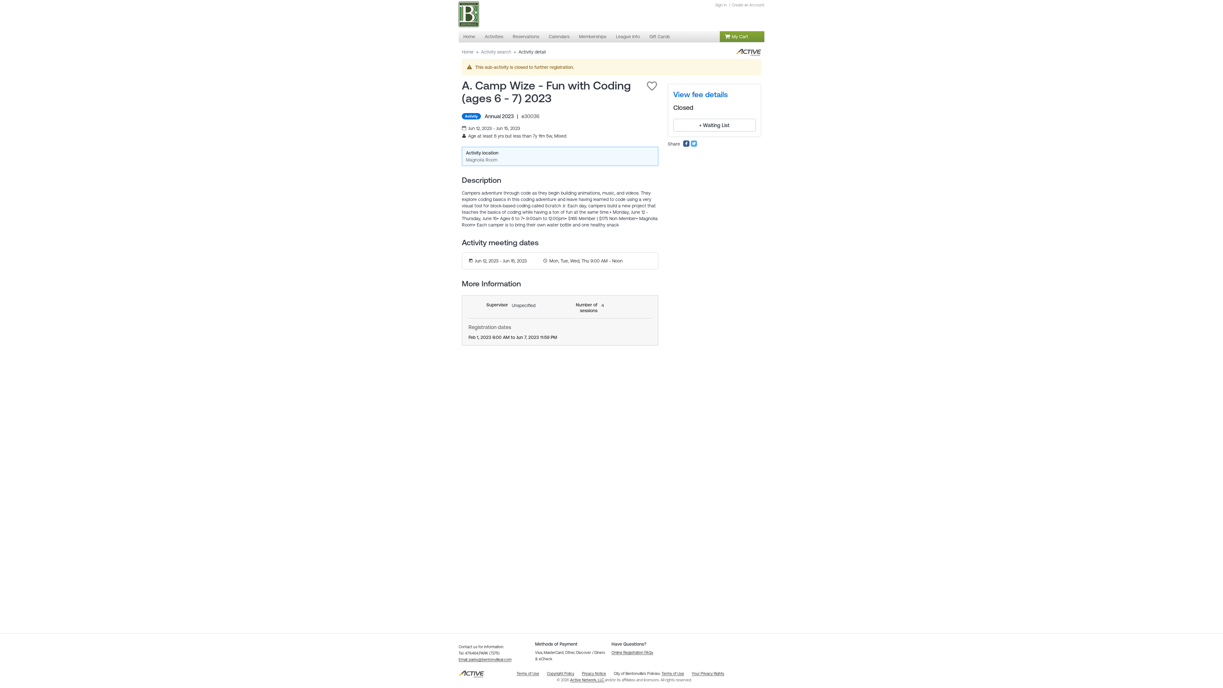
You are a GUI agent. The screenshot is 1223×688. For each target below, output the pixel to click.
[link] (700, 94)
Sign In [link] (721, 5)
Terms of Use (673, 673)
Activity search (496, 51)
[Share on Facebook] (686, 145)
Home (468, 51)
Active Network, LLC (587, 680)
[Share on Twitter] (694, 145)
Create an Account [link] (748, 5)
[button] (652, 86)
